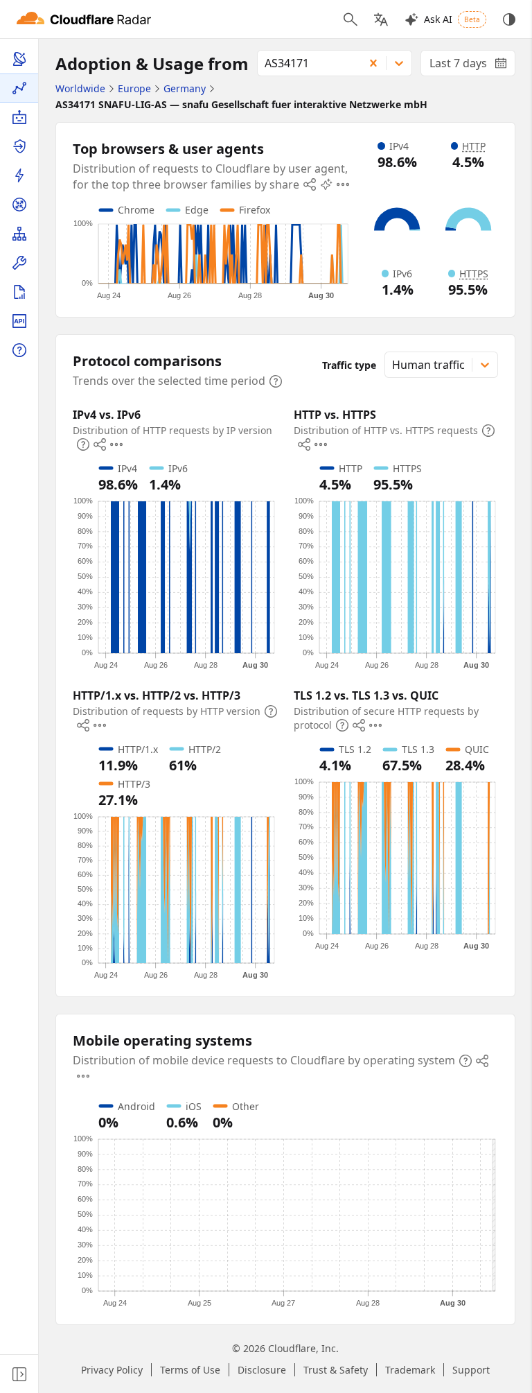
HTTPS (473, 273)
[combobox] (306, 63)
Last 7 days (472, 65)
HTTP (474, 146)
